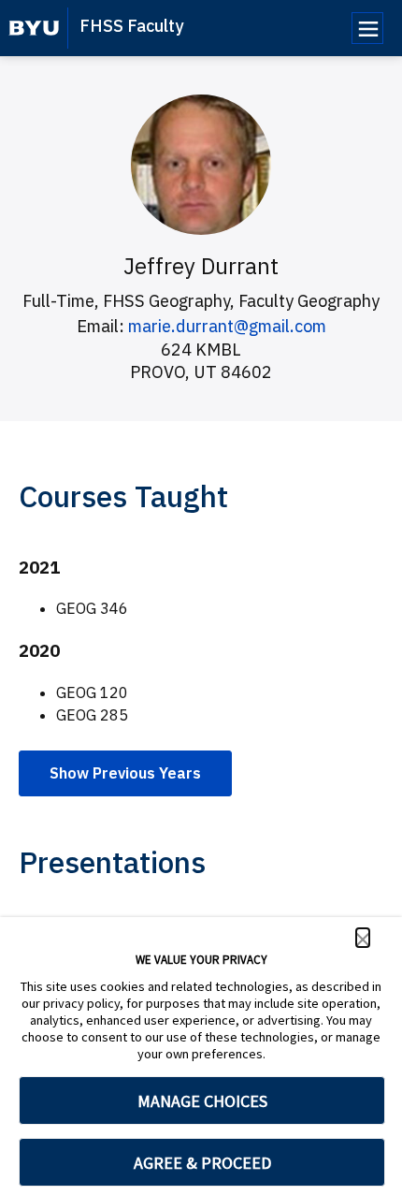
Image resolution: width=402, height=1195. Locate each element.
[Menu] (367, 28)
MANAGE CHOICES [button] (202, 1101)
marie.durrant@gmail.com (227, 326)
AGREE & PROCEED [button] (202, 1162)
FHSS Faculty (131, 25)
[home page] (34, 28)
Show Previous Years (125, 773)
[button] (362, 937)
